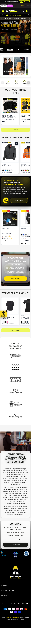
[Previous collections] (2, 82)
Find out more (15, 278)
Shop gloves (19, 200)
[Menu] (3, 10)
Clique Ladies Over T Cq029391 (8, 318)
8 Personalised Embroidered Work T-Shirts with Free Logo (9, 116)
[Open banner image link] (15, 26)
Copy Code (26, 1)
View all (15, 130)
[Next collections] (28, 82)
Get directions (15, 544)
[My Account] (26, 11)
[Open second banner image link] (15, 39)
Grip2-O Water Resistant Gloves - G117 (10, 231)
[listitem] (7, 82)
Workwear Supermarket (12, 617)
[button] (23, 11)
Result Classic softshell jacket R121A (9, 166)
